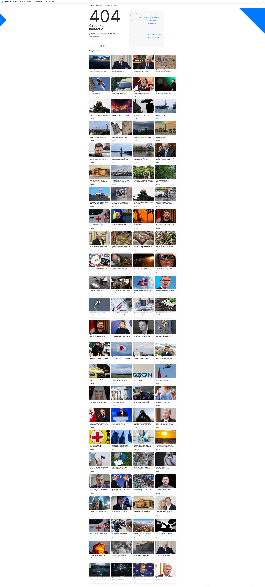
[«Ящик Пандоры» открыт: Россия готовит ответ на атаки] (99, 197)
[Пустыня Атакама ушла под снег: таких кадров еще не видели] (143, 529)
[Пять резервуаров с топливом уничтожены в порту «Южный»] (121, 175)
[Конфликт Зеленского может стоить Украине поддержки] (165, 87)
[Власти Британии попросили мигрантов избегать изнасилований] (165, 131)
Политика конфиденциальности (231, 586)
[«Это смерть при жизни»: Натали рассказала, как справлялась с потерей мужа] (99, 396)
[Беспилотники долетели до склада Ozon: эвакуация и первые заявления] (99, 109)
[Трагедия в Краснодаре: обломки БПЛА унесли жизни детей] (121, 87)
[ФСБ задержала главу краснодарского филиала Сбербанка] (165, 462)
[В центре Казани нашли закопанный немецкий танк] (121, 131)
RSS (205, 586)
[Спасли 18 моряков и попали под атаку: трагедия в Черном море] (99, 65)
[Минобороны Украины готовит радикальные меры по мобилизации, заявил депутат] (121, 396)
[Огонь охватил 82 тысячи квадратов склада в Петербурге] (121, 109)
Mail (2, 586)
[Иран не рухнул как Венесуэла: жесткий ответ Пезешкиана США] (99, 418)
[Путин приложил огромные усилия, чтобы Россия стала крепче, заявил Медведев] (143, 573)
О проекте (209, 586)
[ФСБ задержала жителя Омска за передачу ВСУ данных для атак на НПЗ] (121, 286)
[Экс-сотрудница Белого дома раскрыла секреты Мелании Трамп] (165, 264)
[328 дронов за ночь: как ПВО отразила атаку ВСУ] (143, 264)
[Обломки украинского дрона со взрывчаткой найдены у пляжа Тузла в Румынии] (121, 153)
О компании (6, 586)
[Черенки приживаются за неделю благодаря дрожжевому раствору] (143, 175)
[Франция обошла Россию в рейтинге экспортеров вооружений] (99, 308)
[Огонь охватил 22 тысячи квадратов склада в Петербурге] (143, 219)
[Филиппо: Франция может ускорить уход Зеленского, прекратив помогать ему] (99, 330)
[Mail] (2, 1)
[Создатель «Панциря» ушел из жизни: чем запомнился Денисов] (121, 264)
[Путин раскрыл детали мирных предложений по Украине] (121, 418)
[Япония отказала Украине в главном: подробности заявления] (121, 352)
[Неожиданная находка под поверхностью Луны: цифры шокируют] (121, 551)
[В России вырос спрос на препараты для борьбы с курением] (165, 396)
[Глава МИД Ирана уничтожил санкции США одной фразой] (121, 308)
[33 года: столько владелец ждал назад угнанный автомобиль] (143, 396)
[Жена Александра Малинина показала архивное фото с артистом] (165, 506)
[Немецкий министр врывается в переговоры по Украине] (165, 286)
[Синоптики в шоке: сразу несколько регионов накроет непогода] (143, 462)
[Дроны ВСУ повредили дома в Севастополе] (99, 286)
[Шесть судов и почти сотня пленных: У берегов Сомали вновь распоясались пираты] (143, 551)
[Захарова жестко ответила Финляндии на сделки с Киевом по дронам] (121, 330)
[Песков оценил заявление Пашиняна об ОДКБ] (165, 573)
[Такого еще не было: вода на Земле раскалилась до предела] (165, 440)
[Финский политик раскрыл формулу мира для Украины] (121, 219)
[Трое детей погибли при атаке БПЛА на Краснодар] (99, 529)
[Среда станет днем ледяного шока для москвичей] (165, 175)
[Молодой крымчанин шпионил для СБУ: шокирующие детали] (143, 418)
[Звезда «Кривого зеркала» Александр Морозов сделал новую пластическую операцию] (143, 87)
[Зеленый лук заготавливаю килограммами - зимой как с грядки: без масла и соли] (165, 308)
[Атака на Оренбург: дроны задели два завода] (143, 197)
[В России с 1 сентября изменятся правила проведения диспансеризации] (143, 308)
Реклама (11, 586)
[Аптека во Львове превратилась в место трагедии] (99, 264)
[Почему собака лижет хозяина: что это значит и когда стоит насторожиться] (99, 506)
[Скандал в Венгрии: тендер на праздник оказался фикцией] (165, 352)
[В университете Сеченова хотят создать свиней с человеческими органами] (143, 241)
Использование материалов (244, 586)
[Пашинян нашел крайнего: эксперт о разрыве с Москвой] (143, 352)
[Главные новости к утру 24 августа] (99, 374)
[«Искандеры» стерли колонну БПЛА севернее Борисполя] (121, 374)
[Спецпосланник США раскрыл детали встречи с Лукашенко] (121, 440)
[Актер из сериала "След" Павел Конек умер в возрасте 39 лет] (143, 330)
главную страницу (103, 39)
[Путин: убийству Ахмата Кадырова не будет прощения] (143, 65)
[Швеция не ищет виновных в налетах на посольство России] (143, 506)
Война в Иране (95, 5)
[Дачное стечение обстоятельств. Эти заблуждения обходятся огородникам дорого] (121, 241)
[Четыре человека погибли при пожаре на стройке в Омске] (99, 573)
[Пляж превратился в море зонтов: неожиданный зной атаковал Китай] (143, 484)
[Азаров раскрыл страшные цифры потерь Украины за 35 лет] (165, 153)
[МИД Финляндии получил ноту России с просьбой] (99, 87)
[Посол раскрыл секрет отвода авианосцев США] (165, 109)
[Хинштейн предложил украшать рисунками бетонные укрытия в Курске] (99, 484)
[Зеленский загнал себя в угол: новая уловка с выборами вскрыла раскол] (165, 484)
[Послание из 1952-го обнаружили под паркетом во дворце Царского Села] (165, 65)
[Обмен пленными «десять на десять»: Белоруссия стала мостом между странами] (165, 374)
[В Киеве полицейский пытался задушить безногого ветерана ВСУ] (121, 197)
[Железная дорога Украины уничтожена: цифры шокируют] (99, 131)
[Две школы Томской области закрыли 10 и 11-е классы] (121, 462)
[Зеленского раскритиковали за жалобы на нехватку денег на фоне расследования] (99, 153)
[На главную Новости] (7, 1)
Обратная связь (254, 586)
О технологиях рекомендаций (218, 586)
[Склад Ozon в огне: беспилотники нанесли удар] (143, 374)
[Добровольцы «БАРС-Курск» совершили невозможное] (165, 529)
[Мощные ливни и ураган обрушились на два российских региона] (165, 197)
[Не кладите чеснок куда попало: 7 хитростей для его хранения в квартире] (165, 241)
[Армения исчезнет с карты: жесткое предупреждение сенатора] (165, 330)
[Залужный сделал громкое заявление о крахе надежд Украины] (121, 506)
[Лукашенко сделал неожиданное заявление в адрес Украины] (121, 65)
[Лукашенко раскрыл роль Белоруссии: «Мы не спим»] (165, 551)
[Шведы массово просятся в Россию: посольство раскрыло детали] (99, 175)
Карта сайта (261, 586)
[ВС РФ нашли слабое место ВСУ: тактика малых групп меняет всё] (165, 219)
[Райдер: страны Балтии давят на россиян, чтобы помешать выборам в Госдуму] (99, 462)
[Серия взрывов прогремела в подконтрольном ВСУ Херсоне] (99, 551)
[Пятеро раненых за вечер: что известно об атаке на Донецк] (99, 219)
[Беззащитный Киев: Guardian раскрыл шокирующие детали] (143, 131)
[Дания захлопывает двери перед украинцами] (143, 286)
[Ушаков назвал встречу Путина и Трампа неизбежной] (121, 484)
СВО (103, 5)
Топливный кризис (111, 5)
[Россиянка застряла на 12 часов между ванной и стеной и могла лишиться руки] (143, 440)
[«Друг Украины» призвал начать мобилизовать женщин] (99, 241)
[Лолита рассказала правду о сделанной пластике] (121, 573)
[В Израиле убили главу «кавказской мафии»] (99, 440)
